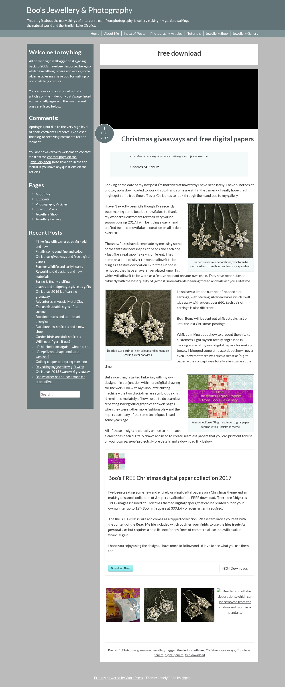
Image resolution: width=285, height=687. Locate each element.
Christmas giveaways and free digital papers (187, 139)
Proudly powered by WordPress (118, 677)
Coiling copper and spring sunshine (61, 362)
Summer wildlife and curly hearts (59, 266)
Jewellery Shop (217, 33)
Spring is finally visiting (53, 281)
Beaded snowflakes (190, 650)
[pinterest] (248, 13)
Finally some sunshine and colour (60, 251)
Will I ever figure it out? (53, 341)
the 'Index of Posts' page (63, 96)
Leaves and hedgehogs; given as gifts (63, 287)
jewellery (159, 650)
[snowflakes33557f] (160, 605)
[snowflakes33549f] (235, 601)
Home (95, 33)
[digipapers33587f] (123, 605)
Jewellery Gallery (245, 33)
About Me (111, 33)
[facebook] (241, 13)
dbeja (186, 677)
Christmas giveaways (136, 650)
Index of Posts (134, 33)
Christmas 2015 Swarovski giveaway (63, 372)
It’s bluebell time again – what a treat (63, 347)
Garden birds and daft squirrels (58, 337)
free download (195, 655)
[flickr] (233, 13)
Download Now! (120, 568)
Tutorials (194, 33)
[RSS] (255, 13)
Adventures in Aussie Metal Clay (59, 301)
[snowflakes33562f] (197, 605)
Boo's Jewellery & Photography (79, 9)
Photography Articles (166, 33)
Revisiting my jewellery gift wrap (60, 367)
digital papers (174, 655)
